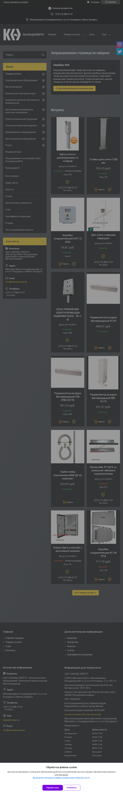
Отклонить (72, 788)
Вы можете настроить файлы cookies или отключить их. (60, 778)
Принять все (52, 788)
